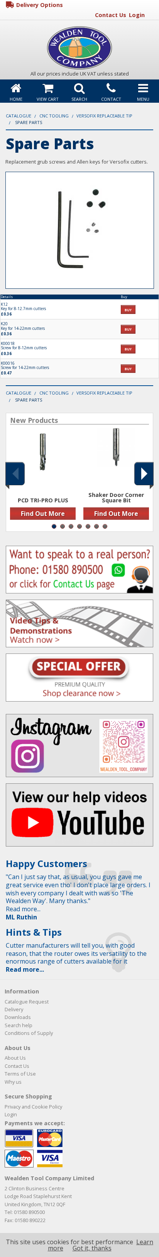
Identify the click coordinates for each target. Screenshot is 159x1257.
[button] (15, 473)
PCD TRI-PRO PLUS (43, 500)
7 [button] (105, 526)
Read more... (25, 969)
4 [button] (79, 526)
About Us (15, 1057)
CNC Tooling (54, 116)
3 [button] (71, 526)
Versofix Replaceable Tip (104, 116)
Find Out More (43, 513)
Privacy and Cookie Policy (33, 1106)
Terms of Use (20, 1073)
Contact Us (110, 15)
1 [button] (54, 526)
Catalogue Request (27, 1001)
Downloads (18, 1017)
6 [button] (96, 526)
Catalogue (18, 116)
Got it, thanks (92, 1248)
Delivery (14, 1009)
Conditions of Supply (29, 1032)
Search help (18, 1025)
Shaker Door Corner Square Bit (116, 497)
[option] (43, 476)
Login (137, 15)
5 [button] (88, 526)
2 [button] (62, 526)
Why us (13, 1081)
